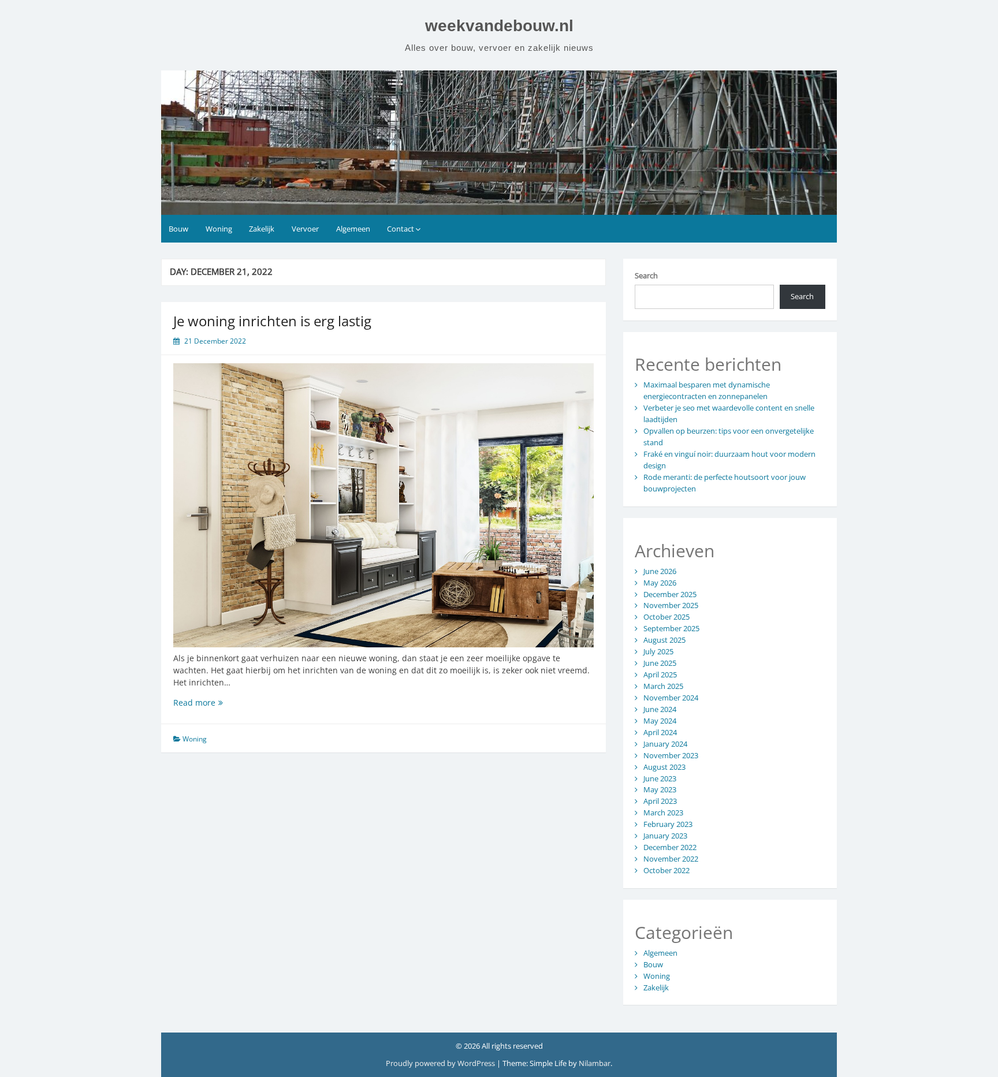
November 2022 (670, 859)
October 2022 (666, 870)
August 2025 (664, 640)
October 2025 (666, 617)
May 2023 (659, 789)
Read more (211, 702)
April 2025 (660, 674)
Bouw (178, 228)
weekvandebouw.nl (499, 26)
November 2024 (670, 697)
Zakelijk (261, 228)
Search (646, 275)
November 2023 (670, 755)
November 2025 (670, 605)
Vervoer (305, 228)
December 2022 (670, 847)
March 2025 (663, 686)
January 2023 (665, 835)
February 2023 (667, 824)
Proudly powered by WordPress (441, 1063)
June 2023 (659, 778)
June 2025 (659, 663)
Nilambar (594, 1063)
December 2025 (670, 594)
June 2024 (659, 709)
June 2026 (659, 571)
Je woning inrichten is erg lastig (272, 320)
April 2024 (660, 732)
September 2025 (671, 628)
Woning (219, 228)
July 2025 (658, 651)
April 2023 (660, 801)
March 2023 (663, 812)
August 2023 (664, 767)
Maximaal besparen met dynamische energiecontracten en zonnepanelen (706, 390)
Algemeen (353, 228)
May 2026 (659, 582)
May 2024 (659, 720)
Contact (400, 228)
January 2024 (665, 744)
